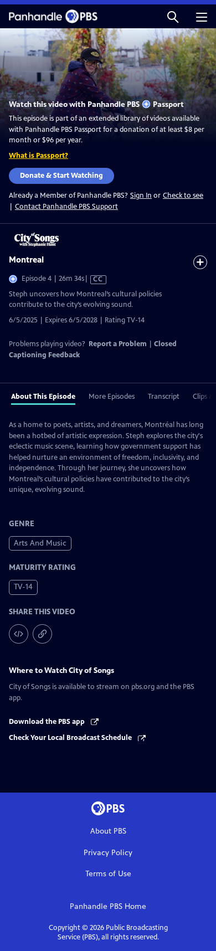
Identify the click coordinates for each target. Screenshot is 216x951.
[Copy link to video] (42, 634)
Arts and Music (40, 543)
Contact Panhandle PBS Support (66, 206)
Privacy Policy (108, 852)
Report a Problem (118, 344)
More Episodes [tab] (112, 396)
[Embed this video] (18, 634)
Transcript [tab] (163, 396)
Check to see (183, 195)
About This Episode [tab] (43, 396)
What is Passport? (38, 155)
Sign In (141, 196)
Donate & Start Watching (61, 175)
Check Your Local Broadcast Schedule (71, 737)
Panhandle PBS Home (108, 906)
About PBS (108, 831)
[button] (172, 16)
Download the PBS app (47, 721)
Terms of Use (108, 873)
